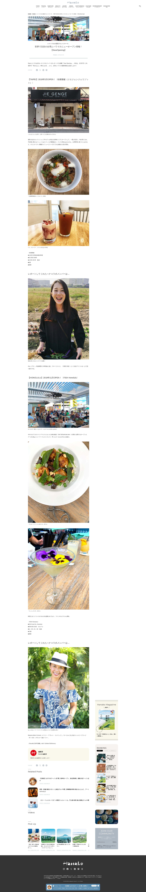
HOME (29, 14)
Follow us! (106, 820)
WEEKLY (106, 750)
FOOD (33, 14)
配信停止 (114, 842)
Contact (59, 878)
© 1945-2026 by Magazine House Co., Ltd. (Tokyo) (73, 881)
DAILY (100, 750)
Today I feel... (58, 885)
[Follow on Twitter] (71, 869)
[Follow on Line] (78, 869)
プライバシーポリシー (111, 845)
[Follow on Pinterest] (75, 869)
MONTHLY (113, 750)
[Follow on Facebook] (67, 869)
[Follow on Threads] (82, 869)
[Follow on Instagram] (64, 869)
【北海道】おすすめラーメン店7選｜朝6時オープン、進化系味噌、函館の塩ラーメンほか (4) (77, 886)
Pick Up (32, 824)
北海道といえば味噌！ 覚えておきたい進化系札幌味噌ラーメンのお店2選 (74, 888)
